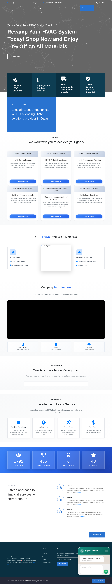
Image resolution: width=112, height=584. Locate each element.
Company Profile (43, 8)
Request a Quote (87, 8)
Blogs (74, 8)
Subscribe (62, 563)
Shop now (16, 56)
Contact (67, 8)
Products (53, 8)
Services (33, 8)
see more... (79, 492)
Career (61, 8)
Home (26, 8)
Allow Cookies (98, 581)
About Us (44, 556)
